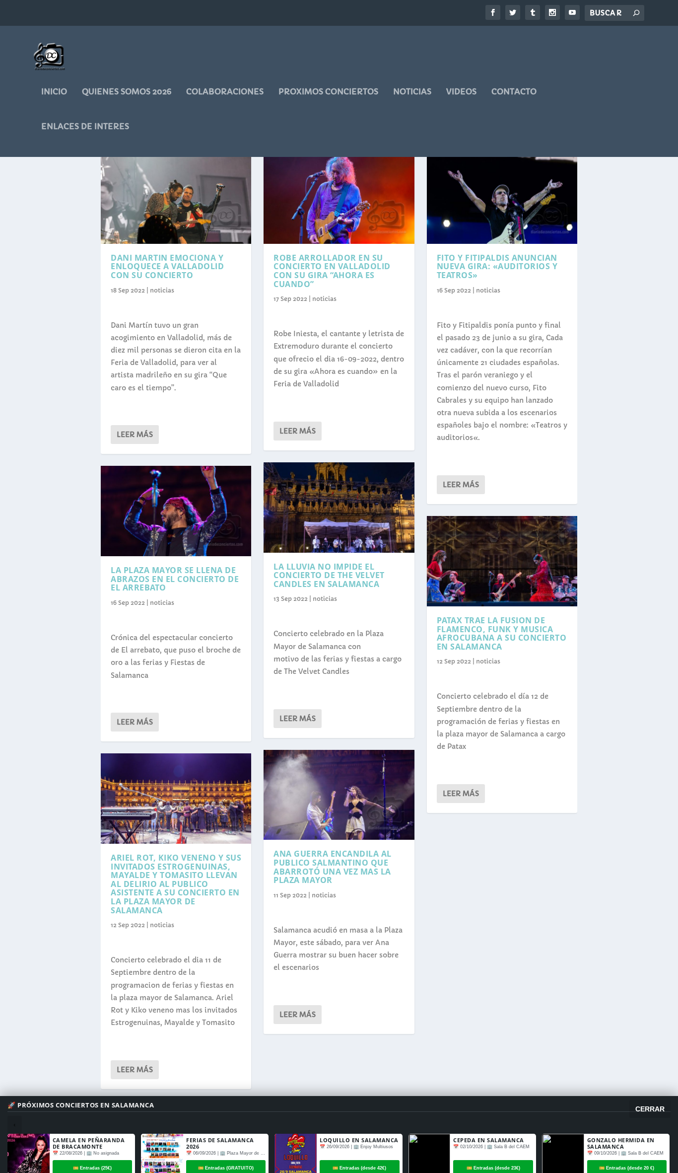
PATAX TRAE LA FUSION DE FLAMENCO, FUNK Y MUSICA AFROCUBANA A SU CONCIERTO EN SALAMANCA (502, 633)
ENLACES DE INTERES (85, 126)
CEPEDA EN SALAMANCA (488, 1140)
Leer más (135, 434)
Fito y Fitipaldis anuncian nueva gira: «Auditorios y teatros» (497, 266)
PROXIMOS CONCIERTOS (328, 91)
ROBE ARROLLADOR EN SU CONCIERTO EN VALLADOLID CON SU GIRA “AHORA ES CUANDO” (332, 271)
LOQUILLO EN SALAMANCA (359, 1140)
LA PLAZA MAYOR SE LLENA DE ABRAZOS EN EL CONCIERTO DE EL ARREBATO (175, 579)
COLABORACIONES (225, 91)
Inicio (54, 91)
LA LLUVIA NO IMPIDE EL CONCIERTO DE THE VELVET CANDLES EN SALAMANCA (329, 575)
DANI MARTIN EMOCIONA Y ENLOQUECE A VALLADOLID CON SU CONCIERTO (167, 266)
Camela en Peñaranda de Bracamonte (89, 1143)
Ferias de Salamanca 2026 (220, 1143)
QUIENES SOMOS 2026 (126, 91)
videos (461, 91)
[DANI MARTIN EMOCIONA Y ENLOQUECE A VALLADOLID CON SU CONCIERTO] (176, 198)
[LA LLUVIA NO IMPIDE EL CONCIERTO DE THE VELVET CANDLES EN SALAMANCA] (339, 507)
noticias (412, 91)
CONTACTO (514, 91)
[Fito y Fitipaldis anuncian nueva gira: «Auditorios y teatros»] (502, 198)
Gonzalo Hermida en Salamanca (621, 1143)
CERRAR (650, 1109)
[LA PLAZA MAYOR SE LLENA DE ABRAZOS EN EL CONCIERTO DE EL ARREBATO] (176, 511)
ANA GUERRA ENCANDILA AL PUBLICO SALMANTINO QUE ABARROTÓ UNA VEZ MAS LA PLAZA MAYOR (332, 866)
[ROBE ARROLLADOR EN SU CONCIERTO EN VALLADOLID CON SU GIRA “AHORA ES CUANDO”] (339, 198)
